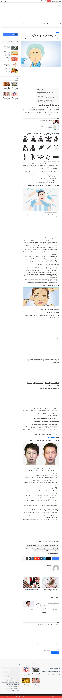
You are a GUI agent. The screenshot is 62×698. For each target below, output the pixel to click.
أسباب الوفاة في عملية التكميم (14, 667)
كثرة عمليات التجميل (30, 548)
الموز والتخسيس (27, 684)
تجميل (54, 29)
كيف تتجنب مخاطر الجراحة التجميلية (43, 99)
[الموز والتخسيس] (26, 680)
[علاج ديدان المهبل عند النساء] (14, 48)
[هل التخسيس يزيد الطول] (14, 84)
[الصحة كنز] (59, 5)
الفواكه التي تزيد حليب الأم (7, 69)
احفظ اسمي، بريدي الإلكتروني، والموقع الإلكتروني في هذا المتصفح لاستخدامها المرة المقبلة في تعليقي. (41, 649)
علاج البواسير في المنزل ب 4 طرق (7, 58)
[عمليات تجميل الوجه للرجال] (28, 604)
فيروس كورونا (8, 690)
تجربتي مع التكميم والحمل (15, 678)
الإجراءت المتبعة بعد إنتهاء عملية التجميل (44, 100)
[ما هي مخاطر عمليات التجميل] (56, 127)
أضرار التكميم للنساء (5, 667)
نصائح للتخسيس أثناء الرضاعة (42, 0)
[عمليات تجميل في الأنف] (36, 680)
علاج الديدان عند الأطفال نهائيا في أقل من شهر (7, 64)
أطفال (38, 23)
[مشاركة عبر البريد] (30, 558)
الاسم (58, 639)
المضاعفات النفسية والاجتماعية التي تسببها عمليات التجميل (47, 97)
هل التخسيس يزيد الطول (15, 87)
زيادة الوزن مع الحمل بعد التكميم (14, 682)
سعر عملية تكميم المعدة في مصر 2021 (13, 688)
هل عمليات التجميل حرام (53, 553)
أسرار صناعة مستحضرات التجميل (46, 120)
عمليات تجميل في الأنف (36, 684)
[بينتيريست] (38, 558)
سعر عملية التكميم (5, 682)
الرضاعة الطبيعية (6, 671)
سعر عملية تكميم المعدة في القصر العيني (13, 684)
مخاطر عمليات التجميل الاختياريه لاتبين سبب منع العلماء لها (46, 550)
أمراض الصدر (33, 23)
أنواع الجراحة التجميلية (41, 96)
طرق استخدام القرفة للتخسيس (7, 87)
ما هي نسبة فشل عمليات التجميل (6, 97)
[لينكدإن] (44, 558)
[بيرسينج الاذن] (53, 604)
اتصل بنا (28, 23)
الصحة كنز (55, 38)
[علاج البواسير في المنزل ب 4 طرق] (14, 59)
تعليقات (4, 41)
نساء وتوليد (55, 23)
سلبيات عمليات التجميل (41, 548)
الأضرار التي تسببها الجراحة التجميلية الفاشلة (45, 93)
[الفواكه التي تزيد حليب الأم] (14, 70)
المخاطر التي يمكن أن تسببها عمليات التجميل (45, 92)
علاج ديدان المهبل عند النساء (7, 46)
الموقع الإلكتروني (37, 644)
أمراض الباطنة (49, 23)
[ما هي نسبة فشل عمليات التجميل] (6, 94)
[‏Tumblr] (41, 558)
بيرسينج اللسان (43, 612)
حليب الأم (7, 680)
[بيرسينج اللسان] (40, 606)
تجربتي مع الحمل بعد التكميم (14, 680)
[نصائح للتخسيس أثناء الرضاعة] (14, 94)
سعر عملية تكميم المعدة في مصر (14, 686)
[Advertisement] (20, 12)
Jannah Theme (7, 696)
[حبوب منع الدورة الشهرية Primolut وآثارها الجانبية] (14, 53)
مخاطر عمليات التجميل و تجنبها (43, 541)
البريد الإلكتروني (56, 644)
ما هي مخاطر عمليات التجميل (42, 90)
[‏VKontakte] (32, 558)
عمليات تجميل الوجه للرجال (29, 608)
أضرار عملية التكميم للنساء (15, 669)
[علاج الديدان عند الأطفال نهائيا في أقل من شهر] (14, 64)
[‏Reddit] (35, 558)
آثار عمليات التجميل (54, 545)
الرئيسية (59, 23)
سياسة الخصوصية (23, 23)
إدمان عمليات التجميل (53, 548)
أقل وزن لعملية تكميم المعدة (14, 671)
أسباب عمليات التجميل (42, 545)
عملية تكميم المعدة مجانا (15, 690)
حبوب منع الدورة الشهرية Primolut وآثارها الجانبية (7, 53)
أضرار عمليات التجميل (52, 541)
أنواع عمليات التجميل (31, 545)
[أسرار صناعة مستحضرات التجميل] (56, 122)
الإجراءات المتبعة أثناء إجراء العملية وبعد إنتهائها (46, 101)
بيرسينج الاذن (57, 608)
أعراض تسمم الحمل (52, 437)
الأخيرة (10, 41)
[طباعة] (27, 558)
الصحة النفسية (42, 23)
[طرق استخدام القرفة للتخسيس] (6, 84)
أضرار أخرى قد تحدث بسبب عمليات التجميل (45, 94)
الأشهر (16, 41)
